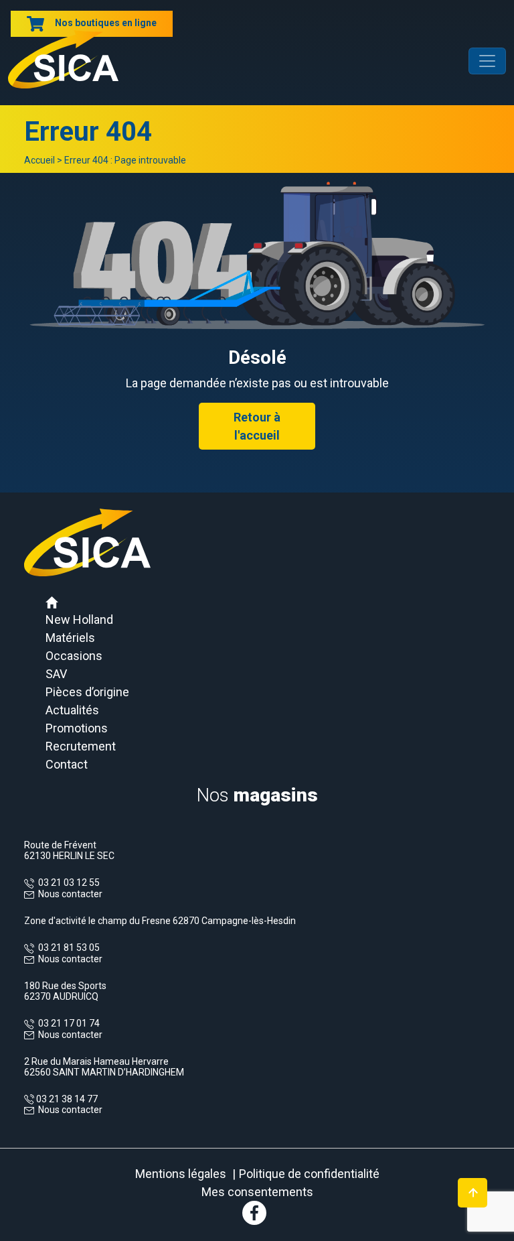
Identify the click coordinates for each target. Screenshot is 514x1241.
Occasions (74, 656)
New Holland (79, 619)
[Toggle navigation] (487, 61)
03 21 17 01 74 (67, 1023)
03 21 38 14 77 (66, 1099)
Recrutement (81, 746)
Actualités (72, 710)
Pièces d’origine (87, 692)
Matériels (70, 638)
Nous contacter (70, 894)
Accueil (39, 160)
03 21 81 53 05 (67, 947)
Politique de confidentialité (309, 1174)
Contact (67, 764)
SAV (56, 674)
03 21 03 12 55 (67, 882)
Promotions (77, 728)
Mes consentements (257, 1192)
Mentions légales (180, 1174)
